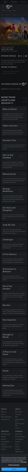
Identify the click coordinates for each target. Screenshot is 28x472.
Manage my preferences (14, 465)
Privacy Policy (23, 462)
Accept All (14, 469)
